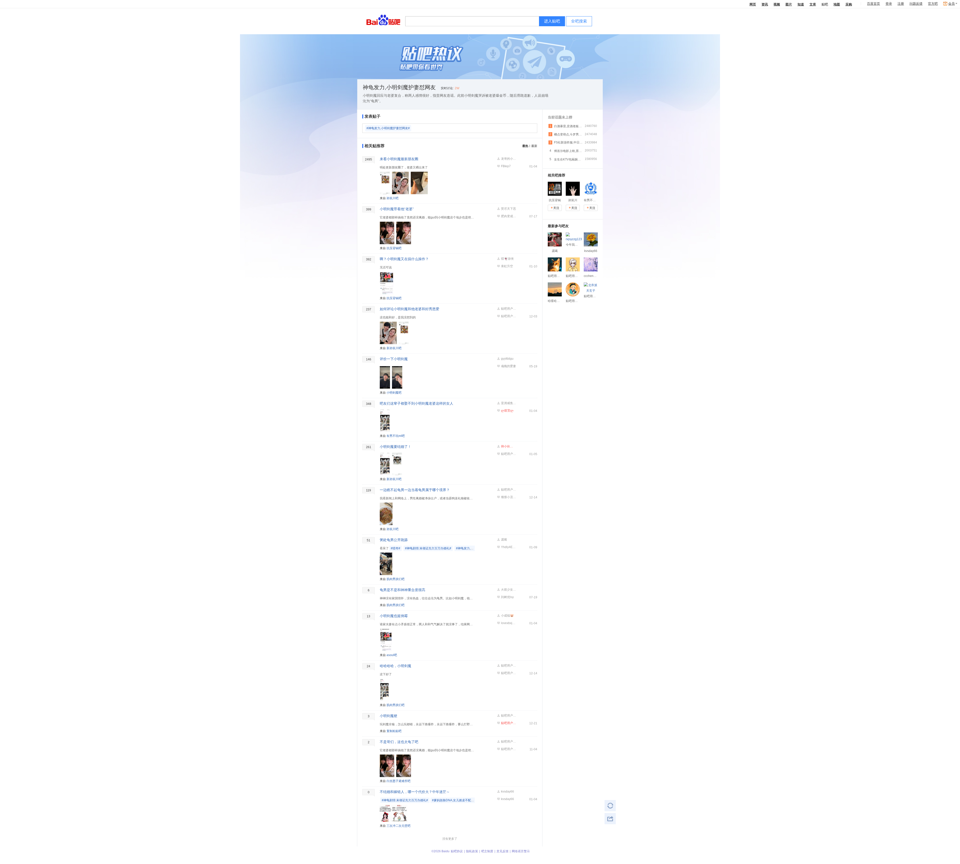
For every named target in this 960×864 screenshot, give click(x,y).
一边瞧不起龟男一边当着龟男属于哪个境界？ (415, 490)
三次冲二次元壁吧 (398, 826)
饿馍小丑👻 (508, 497)
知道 (801, 4)
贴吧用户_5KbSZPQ (508, 308)
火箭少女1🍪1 (508, 589)
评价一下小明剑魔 (394, 359)
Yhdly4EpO (508, 547)
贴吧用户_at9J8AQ (508, 673)
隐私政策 (472, 851)
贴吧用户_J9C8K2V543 (508, 741)
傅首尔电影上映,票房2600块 (568, 151)
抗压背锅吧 (394, 248)
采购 (849, 4)
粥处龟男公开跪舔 (394, 540)
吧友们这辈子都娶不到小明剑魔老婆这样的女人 (416, 403)
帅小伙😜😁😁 (508, 446)
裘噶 (504, 539)
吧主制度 (487, 851)
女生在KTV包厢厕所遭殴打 (568, 159)
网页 (753, 4)
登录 (889, 3)
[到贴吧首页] (383, 19)
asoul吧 (391, 655)
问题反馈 (916, 3)
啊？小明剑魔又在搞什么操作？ (404, 259)
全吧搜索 (579, 21)
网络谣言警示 (521, 851)
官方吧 (933, 3)
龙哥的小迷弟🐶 (508, 158)
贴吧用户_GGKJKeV (508, 454)
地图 (837, 4)
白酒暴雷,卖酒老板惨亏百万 (568, 126)
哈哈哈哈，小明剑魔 (395, 666)
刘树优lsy (507, 597)
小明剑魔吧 (394, 392)
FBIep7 (506, 166)
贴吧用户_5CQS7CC (508, 316)
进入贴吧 (552, 21)
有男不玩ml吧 (395, 436)
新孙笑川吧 (394, 348)
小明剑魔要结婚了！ (395, 447)
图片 (789, 4)
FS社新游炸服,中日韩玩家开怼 (568, 142)
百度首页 (873, 3)
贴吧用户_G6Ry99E (508, 715)
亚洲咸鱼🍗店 (508, 403)
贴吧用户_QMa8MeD (508, 489)
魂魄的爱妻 (508, 366)
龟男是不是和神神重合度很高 (402, 590)
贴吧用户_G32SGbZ (508, 665)
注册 (901, 3)
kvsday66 (507, 791)
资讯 (765, 4)
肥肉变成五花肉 (508, 216)
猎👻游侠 (507, 258)
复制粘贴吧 (394, 731)
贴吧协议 (457, 851)
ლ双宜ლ (507, 410)
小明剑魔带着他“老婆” (397, 209)
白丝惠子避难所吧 (398, 781)
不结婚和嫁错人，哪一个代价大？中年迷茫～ (415, 792)
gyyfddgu (507, 358)
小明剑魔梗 (388, 716)
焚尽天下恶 (508, 208)
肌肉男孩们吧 (395, 579)
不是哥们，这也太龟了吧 (399, 742)
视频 (777, 4)
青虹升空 (507, 266)
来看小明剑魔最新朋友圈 (399, 159)
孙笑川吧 (392, 198)
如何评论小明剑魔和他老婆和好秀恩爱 (409, 309)
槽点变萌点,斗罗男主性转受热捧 (568, 134)
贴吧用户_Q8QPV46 (508, 723)
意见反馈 (502, 851)
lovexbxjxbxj (508, 623)
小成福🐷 (507, 615)
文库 (813, 4)
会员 (951, 3)
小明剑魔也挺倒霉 (394, 616)
